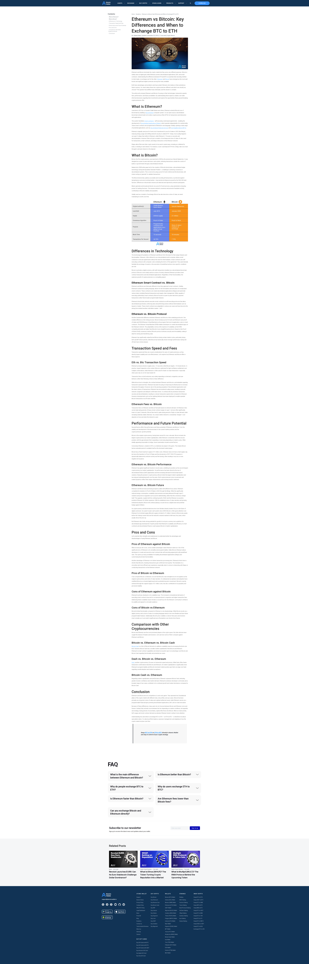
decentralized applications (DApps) (151, 123)
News (110, 869)
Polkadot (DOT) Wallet (170, 945)
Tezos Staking (183, 905)
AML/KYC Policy (140, 907)
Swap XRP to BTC (198, 905)
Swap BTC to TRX (198, 915)
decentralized (150, 112)
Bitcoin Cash (135, 646)
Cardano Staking (183, 915)
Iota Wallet (167, 939)
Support (138, 897)
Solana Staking (183, 921)
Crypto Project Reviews (146, 869)
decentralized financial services (159, 128)
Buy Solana (154, 913)
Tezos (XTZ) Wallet (170, 931)
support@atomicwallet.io (109, 899)
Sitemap (138, 931)
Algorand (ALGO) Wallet (171, 910)
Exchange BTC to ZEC (199, 929)
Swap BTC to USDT (198, 910)
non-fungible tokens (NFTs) (178, 128)
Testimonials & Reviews (142, 926)
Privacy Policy (139, 902)
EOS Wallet (168, 947)
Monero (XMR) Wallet (170, 902)
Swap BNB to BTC (198, 907)
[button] (131, 776)
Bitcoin (167, 79)
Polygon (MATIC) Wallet (171, 918)
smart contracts (149, 121)
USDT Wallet (168, 907)
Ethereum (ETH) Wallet (171, 905)
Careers (138, 934)
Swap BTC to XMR (198, 902)
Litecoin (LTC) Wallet (170, 921)
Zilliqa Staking (182, 913)
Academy (138, 14)
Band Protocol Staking (185, 907)
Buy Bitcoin (153, 897)
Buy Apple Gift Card (141, 953)
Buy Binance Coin (155, 902)
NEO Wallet (168, 953)
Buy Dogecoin (154, 915)
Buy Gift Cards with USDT (142, 947)
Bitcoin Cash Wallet (170, 937)
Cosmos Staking (183, 902)
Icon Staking (182, 918)
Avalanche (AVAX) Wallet (171, 934)
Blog (137, 918)
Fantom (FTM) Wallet (170, 950)
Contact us (139, 923)
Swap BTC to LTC (198, 918)
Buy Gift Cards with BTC (142, 942)
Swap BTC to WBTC (199, 921)
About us (138, 929)
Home (133, 14)
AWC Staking (182, 899)
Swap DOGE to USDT (199, 923)
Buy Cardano (154, 923)
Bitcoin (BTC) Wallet (170, 897)
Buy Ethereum (154, 899)
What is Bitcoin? (113, 19)
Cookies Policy (140, 905)
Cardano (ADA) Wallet (170, 913)
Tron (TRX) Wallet (169, 942)
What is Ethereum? (114, 17)
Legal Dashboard (140, 910)
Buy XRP (153, 907)
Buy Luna (153, 918)
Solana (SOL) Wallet (170, 899)
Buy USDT (153, 921)
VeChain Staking (183, 910)
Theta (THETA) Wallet (170, 915)
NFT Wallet (167, 929)
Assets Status (140, 899)
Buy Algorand (154, 926)
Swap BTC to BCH (198, 926)
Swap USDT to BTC (198, 899)
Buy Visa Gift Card (141, 955)
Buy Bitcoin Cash (155, 905)
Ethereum (160, 79)
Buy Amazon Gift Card (142, 950)
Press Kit (138, 915)
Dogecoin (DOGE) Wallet (171, 926)
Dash (133, 662)
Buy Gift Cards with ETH (142, 945)
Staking (181, 897)
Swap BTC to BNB (198, 913)
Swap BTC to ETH (198, 897)
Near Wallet (168, 923)
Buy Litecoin (154, 910)
